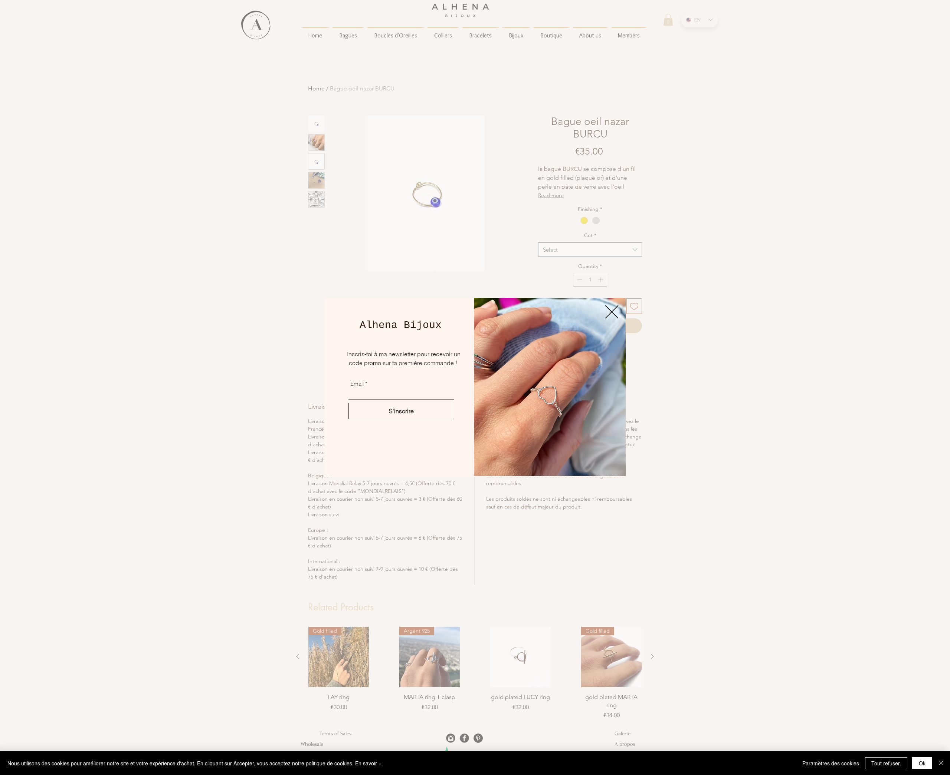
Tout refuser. (886, 763)
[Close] (941, 763)
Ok (922, 763)
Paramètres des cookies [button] (830, 763)
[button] (611, 311)
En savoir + (368, 763)
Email (357, 384)
